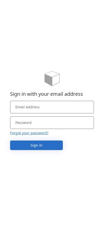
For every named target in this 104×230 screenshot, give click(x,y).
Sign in (36, 145)
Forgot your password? (29, 132)
